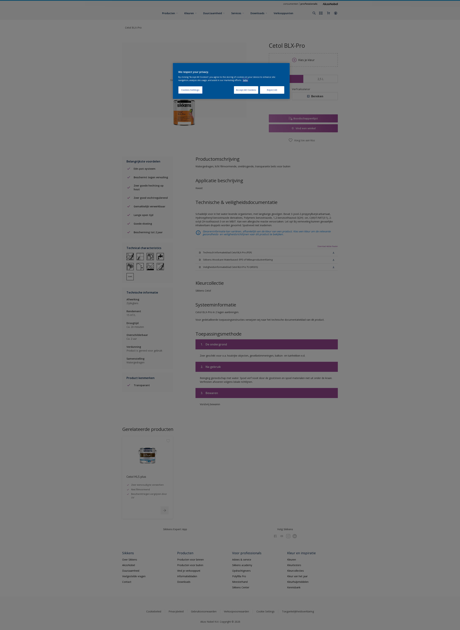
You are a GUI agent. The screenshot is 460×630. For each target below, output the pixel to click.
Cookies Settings (190, 90)
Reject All (272, 90)
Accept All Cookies (246, 90)
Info (245, 80)
